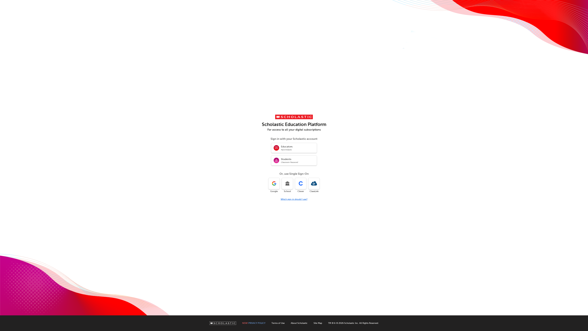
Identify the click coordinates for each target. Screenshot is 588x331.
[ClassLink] (314, 183)
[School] (287, 183)
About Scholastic (299, 323)
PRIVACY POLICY (253, 323)
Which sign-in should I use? (294, 199)
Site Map (318, 323)
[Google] (274, 183)
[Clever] (300, 183)
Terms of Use (278, 323)
